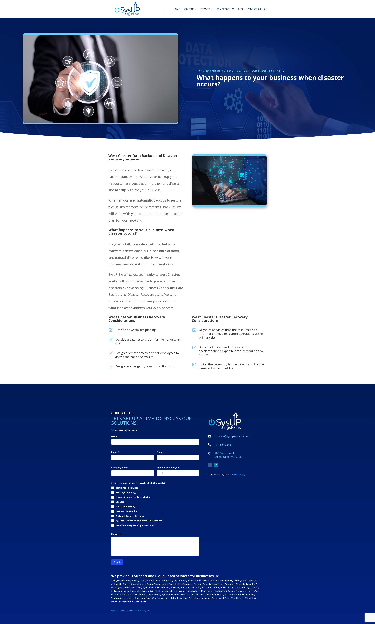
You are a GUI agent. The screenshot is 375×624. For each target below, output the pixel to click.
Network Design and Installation (133, 497)
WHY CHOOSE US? (225, 9)
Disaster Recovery (125, 506)
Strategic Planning (126, 492)
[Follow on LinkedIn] (216, 465)
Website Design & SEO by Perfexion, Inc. (130, 610)
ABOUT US (189, 9)
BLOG (241, 9)
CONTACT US (254, 9)
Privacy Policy (238, 474)
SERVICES (205, 9)
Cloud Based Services (127, 487)
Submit (117, 562)
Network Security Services (130, 516)
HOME (177, 9)
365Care (120, 501)
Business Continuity (126, 511)
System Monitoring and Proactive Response (139, 520)
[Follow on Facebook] (210, 465)
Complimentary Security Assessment (135, 525)
